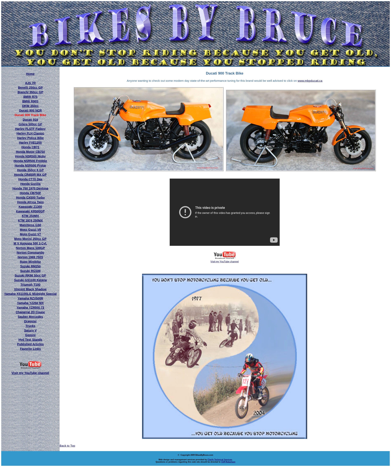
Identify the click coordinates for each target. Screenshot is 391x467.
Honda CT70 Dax (30, 179)
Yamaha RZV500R (30, 298)
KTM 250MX (30, 216)
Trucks (30, 326)
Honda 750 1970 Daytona (30, 188)
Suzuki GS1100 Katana (30, 280)
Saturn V (30, 330)
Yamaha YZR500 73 (30, 307)
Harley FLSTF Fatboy (30, 128)
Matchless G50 (30, 225)
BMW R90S (30, 101)
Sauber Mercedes (30, 316)
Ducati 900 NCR (30, 110)
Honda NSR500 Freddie (30, 161)
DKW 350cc (30, 106)
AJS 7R (30, 83)
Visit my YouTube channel (224, 261)
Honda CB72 (30, 147)
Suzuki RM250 (30, 266)
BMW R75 (30, 96)
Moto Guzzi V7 (30, 234)
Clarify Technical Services (220, 459)
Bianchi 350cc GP (30, 92)
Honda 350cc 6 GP (30, 170)
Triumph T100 (30, 284)
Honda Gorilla (30, 183)
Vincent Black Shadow (30, 289)
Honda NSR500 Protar (30, 165)
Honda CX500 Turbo (30, 197)
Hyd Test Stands (30, 339)
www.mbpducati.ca (310, 80)
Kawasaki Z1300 (30, 206)
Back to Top (67, 445)
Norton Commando (30, 252)
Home (30, 73)
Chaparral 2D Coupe (30, 312)
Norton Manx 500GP (30, 248)
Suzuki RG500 (30, 271)
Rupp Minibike (30, 261)
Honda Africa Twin (30, 202)
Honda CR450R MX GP (30, 174)
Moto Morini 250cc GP (30, 238)
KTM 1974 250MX (30, 220)
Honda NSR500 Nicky (30, 156)
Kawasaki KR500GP (30, 211)
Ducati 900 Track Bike (30, 115)
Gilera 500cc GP (30, 124)
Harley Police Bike (30, 138)
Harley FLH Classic (30, 133)
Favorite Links (30, 348)
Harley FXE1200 (30, 142)
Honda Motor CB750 (30, 151)
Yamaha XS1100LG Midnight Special (30, 293)
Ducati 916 (30, 119)
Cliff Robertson (228, 462)
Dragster (30, 321)
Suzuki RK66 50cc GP (30, 275)
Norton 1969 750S (30, 257)
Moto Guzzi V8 (30, 229)
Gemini (30, 335)
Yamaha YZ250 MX (30, 303)
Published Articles (30, 344)
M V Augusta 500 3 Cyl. (30, 243)
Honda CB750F (30, 193)
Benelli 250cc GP (30, 87)
